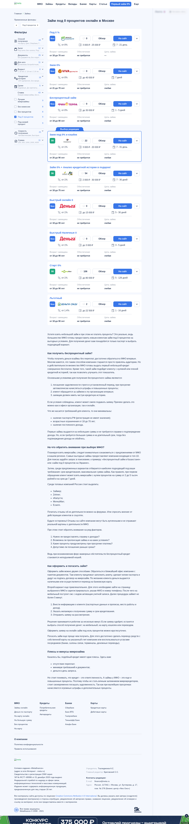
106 (85, 271)
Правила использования (25, 749)
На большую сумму (23, 720)
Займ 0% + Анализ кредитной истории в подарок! (80, 167)
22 (86, 140)
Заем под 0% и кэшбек (63, 134)
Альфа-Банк (70, 724)
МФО (17, 703)
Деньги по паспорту (23, 712)
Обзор (102, 38)
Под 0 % (54, 32)
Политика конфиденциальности (28, 744)
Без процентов (21, 724)
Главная (18, 13)
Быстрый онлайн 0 (61, 200)
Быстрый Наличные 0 (63, 232)
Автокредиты (45, 714)
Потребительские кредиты (47, 709)
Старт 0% (55, 265)
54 (86, 173)
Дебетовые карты (98, 712)
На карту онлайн (21, 716)
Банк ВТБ (69, 712)
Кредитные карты (98, 708)
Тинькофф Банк (72, 720)
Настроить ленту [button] (179, 12)
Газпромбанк (71, 716)
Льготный (56, 298)
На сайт (122, 38)
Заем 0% (55, 65)
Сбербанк (69, 708)
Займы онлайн (21, 708)
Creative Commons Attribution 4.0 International (76, 796)
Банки (68, 703)
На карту (18, 728)
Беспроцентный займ (63, 97)
